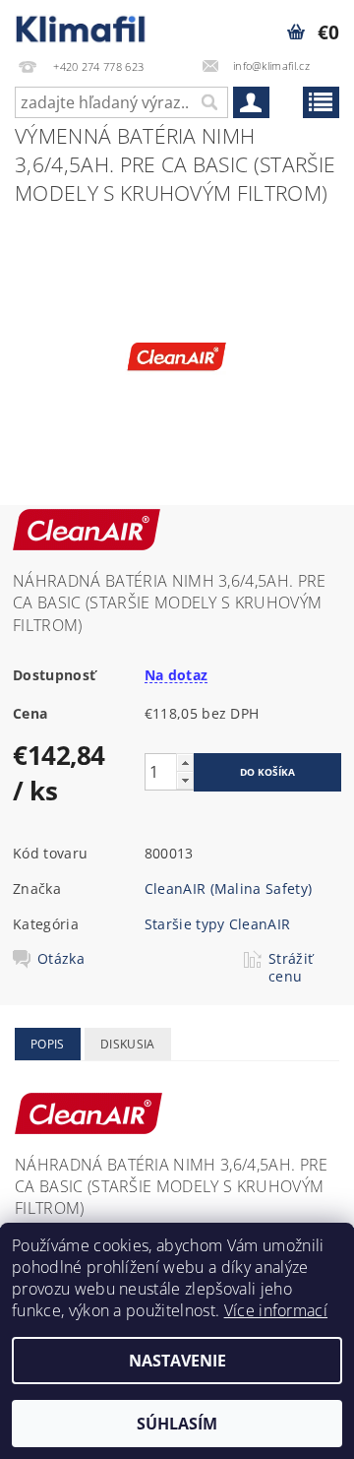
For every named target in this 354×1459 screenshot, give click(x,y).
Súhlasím (177, 1423)
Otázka (61, 959)
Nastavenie (177, 1360)
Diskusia (127, 1044)
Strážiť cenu (290, 967)
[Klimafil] (81, 25)
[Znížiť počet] (185, 780)
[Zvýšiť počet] (185, 762)
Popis (47, 1044)
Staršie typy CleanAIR (218, 924)
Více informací (275, 1310)
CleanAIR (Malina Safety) (229, 888)
